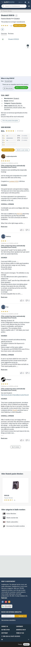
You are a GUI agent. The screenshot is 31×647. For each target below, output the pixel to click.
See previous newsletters (8, 620)
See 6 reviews (15, 447)
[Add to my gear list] (16, 15)
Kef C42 (19, 213)
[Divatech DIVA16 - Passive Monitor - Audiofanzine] (7, 2)
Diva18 (15, 410)
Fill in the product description (10, 120)
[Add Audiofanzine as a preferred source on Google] (6, 606)
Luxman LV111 (13, 181)
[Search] (3, 6)
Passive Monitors (16, 103)
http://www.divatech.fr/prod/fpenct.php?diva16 (15, 395)
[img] (5, 25)
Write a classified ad (21, 87)
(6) (11, 25)
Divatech (17, 18)
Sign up (21, 616)
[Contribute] (2, 29)
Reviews (11, 33)
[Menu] (29, 6)
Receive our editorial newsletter (11, 612)
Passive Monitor (6, 18)
